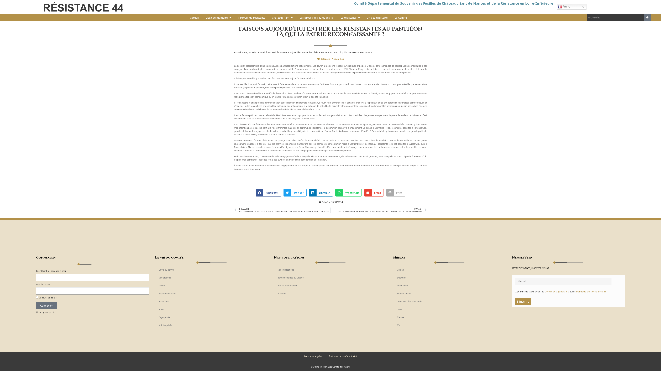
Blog (246, 52)
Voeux (162, 309)
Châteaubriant (280, 17)
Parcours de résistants (251, 17)
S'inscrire (523, 301)
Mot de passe (43, 284)
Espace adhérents (167, 293)
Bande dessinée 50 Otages (290, 277)
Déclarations (165, 277)
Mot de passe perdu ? (46, 312)
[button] (268, 193)
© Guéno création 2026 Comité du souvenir (330, 366)
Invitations (164, 301)
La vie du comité (258, 52)
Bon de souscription (287, 285)
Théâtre (400, 317)
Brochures (402, 277)
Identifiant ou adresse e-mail (51, 270)
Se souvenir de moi (47, 297)
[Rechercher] (647, 17)
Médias (400, 269)
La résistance (348, 17)
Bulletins (281, 293)
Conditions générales (557, 291)
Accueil (194, 17)
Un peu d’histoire (377, 17)
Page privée (164, 317)
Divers (162, 285)
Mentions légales (313, 356)
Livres (399, 309)
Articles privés (165, 325)
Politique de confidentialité (591, 291)
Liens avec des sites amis (409, 301)
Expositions (402, 285)
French (566, 6)
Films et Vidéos (404, 293)
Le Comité (401, 17)
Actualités (274, 52)
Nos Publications (285, 269)
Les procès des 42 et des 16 (317, 17)
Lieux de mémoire (217, 17)
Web (399, 325)
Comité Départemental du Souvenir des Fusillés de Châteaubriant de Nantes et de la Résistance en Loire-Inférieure (453, 3)
